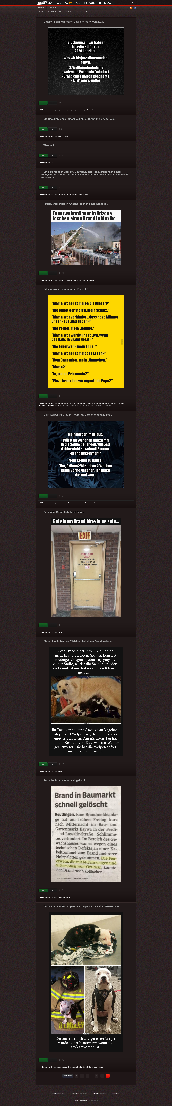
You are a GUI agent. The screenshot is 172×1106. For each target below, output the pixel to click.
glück (61, 110)
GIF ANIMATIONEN (82, 11)
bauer (105, 403)
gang (97, 503)
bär (80, 195)
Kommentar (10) (47, 280)
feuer (62, 280)
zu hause (104, 503)
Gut (43, 103)
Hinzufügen (108, 3)
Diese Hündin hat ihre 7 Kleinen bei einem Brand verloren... (79, 641)
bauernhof (42, 406)
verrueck (66, 1067)
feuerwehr (90, 280)
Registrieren (52, 7)
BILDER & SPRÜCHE (54, 11)
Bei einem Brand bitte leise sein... (63, 512)
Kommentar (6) (47, 1067)
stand (97, 110)
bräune (90, 503)
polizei (73, 403)
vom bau (98, 403)
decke (89, 1067)
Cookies (76, 1100)
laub (80, 503)
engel (111, 403)
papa (91, 403)
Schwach (52, 103)
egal (71, 110)
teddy (86, 195)
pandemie (78, 110)
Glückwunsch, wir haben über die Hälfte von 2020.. (74, 21)
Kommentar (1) (47, 136)
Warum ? (48, 145)
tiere (59, 1067)
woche (68, 503)
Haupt (58, 3)
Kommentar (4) (47, 195)
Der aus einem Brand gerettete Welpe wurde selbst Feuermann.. (81, 906)
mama (75, 195)
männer (82, 280)
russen (61, 136)
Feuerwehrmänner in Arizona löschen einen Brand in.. (75, 203)
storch (67, 403)
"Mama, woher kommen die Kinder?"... (66, 289)
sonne (61, 503)
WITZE (40, 11)
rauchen (58, 406)
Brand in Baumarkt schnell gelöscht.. (65, 780)
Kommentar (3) (47, 771)
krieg (66, 110)
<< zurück (68, 1076)
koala (69, 195)
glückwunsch (88, 110)
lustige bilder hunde (78, 1067)
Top (68, 3)
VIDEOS (68, 11)
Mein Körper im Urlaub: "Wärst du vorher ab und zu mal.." (78, 414)
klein (61, 771)
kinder (80, 403)
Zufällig (91, 3)
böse (116, 403)
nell (85, 503)
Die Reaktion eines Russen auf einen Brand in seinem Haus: (79, 119)
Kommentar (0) (47, 163)
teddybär (62, 195)
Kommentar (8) (47, 110)
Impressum (83, 1100)
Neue (78, 3)
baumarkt (67, 897)
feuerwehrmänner (72, 280)
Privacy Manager (93, 1100)
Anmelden (41, 7)
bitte (60, 632)
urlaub (74, 503)
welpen (95, 1067)
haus (67, 136)
